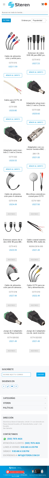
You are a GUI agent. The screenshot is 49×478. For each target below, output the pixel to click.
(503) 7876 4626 (14, 438)
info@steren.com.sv (29, 455)
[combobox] (25, 12)
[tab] (24, 398)
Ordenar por (26, 20)
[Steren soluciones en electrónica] (19, 5)
